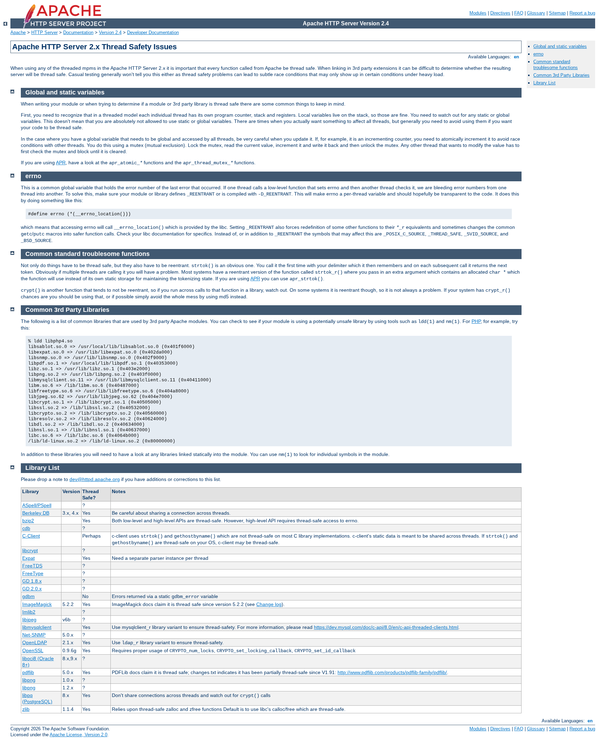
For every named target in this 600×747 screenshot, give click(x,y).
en (516, 56)
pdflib (28, 672)
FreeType (32, 573)
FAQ (518, 13)
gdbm (28, 596)
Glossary (536, 13)
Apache (18, 32)
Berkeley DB (35, 513)
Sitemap (557, 13)
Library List (544, 82)
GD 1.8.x (32, 581)
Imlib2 (28, 612)
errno (538, 54)
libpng (28, 680)
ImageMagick (37, 604)
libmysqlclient (36, 627)
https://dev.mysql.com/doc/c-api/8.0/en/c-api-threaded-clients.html (386, 627)
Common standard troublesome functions (555, 64)
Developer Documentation (153, 32)
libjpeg (29, 619)
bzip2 (28, 520)
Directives (500, 13)
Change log (269, 604)
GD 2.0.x (32, 588)
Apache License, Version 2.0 (78, 734)
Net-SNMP (33, 635)
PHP (476, 321)
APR (61, 162)
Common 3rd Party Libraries (561, 75)
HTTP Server (44, 32)
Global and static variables (560, 46)
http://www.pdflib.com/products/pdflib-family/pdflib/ (392, 672)
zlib (26, 709)
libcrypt (30, 550)
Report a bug (582, 13)
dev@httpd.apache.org (94, 479)
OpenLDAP (34, 642)
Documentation (78, 32)
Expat (28, 558)
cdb (26, 528)
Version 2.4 (110, 32)
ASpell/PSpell (36, 505)
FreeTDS (32, 565)
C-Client (31, 536)
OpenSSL (32, 650)
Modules (477, 13)
